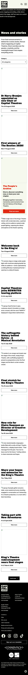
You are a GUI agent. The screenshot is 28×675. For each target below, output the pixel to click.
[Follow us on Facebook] (3, 636)
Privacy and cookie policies (7, 628)
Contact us (3, 614)
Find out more (14, 211)
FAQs (2, 617)
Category (4, 58)
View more (19, 111)
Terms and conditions (6, 630)
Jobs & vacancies (5, 622)
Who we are (4, 620)
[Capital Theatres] (4, 4)
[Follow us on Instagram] (15, 636)
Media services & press (6, 625)
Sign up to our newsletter (14, 642)
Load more (13, 578)
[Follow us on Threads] (9, 636)
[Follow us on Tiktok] (22, 636)
